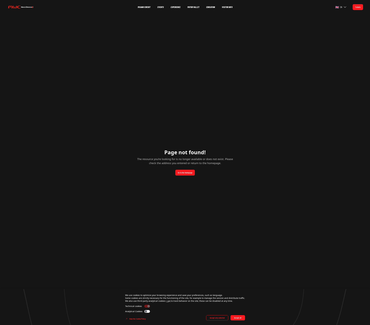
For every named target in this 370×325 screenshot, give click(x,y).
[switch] (147, 311)
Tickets (358, 7)
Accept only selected (217, 317)
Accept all (237, 317)
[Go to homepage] (25, 7)
